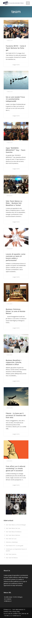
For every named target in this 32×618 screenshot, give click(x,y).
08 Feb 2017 (9, 195)
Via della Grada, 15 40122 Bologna (13, 597)
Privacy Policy (16, 611)
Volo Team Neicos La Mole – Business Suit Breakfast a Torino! (14, 203)
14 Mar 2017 (10, 91)
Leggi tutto (16, 64)
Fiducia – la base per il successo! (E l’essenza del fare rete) (16, 415)
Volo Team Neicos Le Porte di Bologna (16, 524)
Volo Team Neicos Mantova (13, 535)
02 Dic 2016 (9, 355)
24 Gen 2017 (10, 248)
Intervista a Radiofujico (12, 542)
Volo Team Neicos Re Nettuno (13, 531)
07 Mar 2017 (10, 142)
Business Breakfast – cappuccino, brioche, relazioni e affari (14, 362)
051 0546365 (7, 599)
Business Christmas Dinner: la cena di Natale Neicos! (15, 311)
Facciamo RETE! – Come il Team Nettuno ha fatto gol (16, 48)
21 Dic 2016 (9, 303)
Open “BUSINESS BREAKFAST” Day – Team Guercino (15, 150)
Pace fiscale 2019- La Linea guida (14, 545)
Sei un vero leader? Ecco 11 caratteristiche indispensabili (15, 99)
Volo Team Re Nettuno (12, 557)
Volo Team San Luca (11, 538)
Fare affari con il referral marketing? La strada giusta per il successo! (15, 468)
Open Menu (28, 3)
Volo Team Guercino (11, 554)
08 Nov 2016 (10, 408)
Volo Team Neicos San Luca (13, 528)
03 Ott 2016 (9, 461)
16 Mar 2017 (10, 40)
